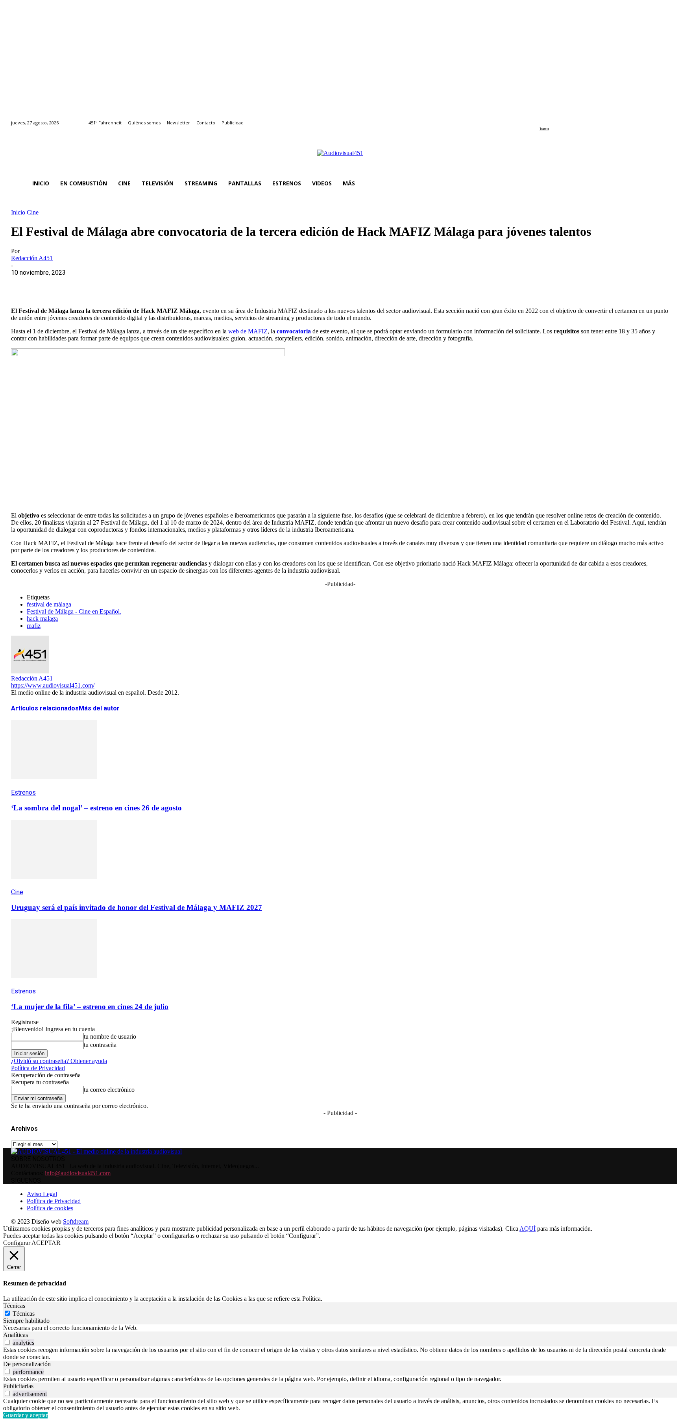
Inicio (18, 212)
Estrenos (23, 792)
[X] (52, 284)
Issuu (544, 129)
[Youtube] (577, 118)
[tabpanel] (340, 1327)
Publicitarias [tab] (18, 1386)
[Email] (137, 284)
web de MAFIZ (248, 331)
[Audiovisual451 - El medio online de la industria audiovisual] (340, 157)
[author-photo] (30, 671)
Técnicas (24, 1313)
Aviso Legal (42, 1194)
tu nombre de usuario (110, 1036)
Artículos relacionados (45, 708)
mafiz (34, 625)
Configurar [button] (16, 1242)
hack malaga (42, 618)
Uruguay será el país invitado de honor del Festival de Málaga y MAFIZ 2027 (136, 907)
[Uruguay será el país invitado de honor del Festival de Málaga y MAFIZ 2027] (54, 884)
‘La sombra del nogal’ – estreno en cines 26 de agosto (96, 808)
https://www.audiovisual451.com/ (52, 685)
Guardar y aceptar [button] (25, 1415)
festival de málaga (49, 604)
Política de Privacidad (38, 1068)
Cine (33, 212)
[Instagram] (550, 118)
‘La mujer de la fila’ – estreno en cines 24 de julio (89, 1006)
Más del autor (99, 708)
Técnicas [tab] (14, 1305)
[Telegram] (165, 284)
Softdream (76, 1221)
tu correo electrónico (109, 1089)
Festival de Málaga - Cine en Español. (74, 611)
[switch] (7, 1342)
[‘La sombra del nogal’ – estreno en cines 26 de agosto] (54, 785)
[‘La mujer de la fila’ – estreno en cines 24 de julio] (54, 983)
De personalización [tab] (27, 1364)
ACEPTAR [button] (46, 1242)
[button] (659, 183)
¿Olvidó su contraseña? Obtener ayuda (59, 1061)
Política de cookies (50, 1208)
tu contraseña (100, 1044)
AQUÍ (527, 1228)
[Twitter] (568, 118)
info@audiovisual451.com (78, 1173)
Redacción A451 (32, 258)
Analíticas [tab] (15, 1334)
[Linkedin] (559, 118)
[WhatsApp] (81, 284)
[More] (194, 284)
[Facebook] (542, 118)
